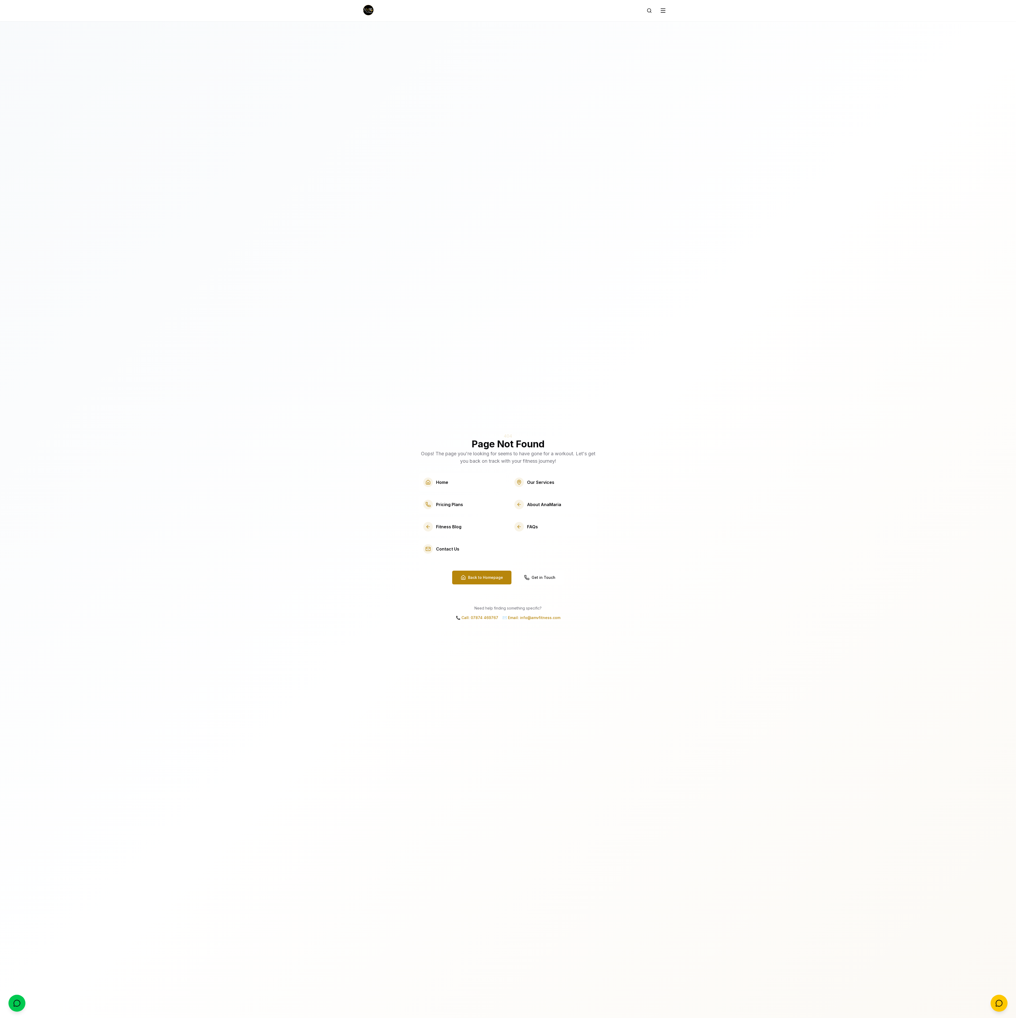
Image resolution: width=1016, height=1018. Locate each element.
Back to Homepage (485, 577)
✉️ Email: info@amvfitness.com (531, 617)
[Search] (649, 10)
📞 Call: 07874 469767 (477, 617)
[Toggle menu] (663, 10)
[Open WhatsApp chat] (16, 1003)
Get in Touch (543, 577)
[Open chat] (999, 1003)
